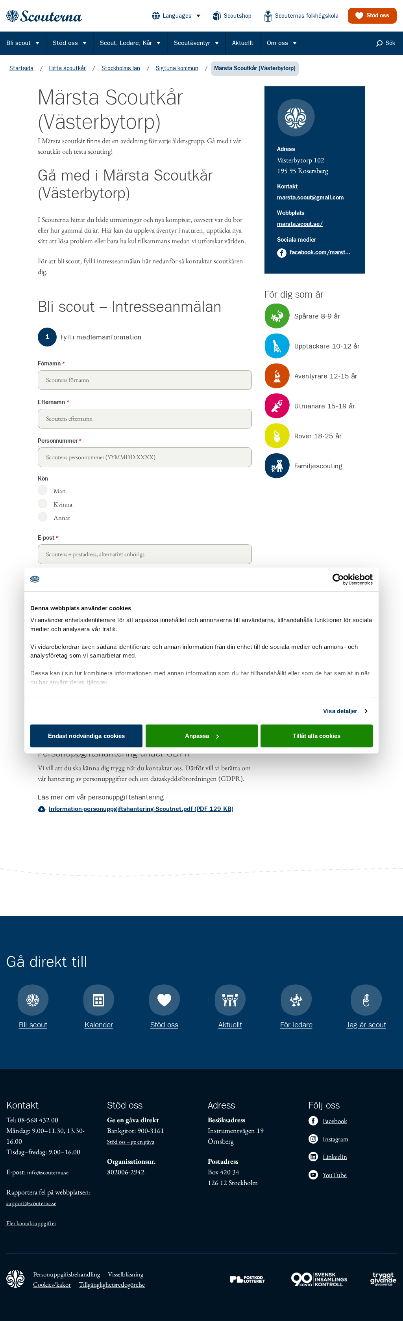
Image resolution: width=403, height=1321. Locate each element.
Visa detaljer (340, 711)
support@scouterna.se (31, 1203)
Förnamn (51, 364)
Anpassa (197, 735)
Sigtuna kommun (177, 68)
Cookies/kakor (52, 1284)
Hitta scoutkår (67, 68)
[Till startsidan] (44, 16)
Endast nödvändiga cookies (86, 735)
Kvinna (63, 504)
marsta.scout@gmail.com (310, 198)
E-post (48, 538)
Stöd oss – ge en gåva (130, 1141)
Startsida (21, 68)
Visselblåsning (125, 1274)
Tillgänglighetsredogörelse (112, 1284)
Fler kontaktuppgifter (31, 1223)
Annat (62, 517)
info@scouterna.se (47, 1172)
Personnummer (60, 441)
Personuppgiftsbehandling (66, 1274)
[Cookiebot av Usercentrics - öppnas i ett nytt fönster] (338, 579)
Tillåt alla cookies (317, 735)
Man (60, 490)
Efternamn (53, 402)
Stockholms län (121, 68)
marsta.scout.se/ (300, 224)
